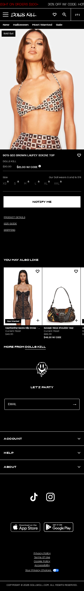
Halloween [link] (20, 24)
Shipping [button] (9, 230)
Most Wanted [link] (42, 24)
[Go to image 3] (43, 146)
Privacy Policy (42, 553)
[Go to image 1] (38, 146)
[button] (5, 14)
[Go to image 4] (46, 146)
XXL (57, 183)
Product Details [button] (14, 217)
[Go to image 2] (41, 146)
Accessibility (42, 565)
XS (5, 183)
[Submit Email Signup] (74, 404)
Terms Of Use (42, 557)
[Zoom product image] (42, 89)
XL (46, 183)
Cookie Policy (42, 561)
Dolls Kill (9, 161)
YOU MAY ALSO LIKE (21, 260)
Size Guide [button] (10, 224)
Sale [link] (59, 24)
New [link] (6, 24)
